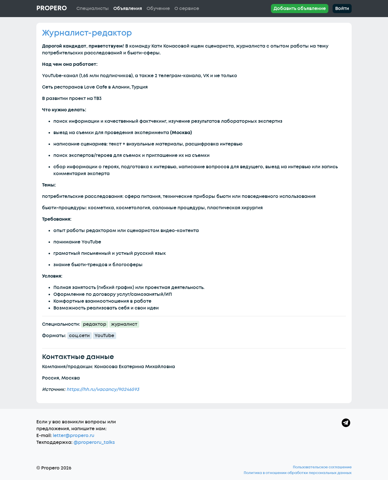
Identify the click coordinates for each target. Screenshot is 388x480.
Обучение (158, 8)
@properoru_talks (94, 442)
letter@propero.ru (73, 435)
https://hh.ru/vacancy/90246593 (102, 389)
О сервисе (186, 8)
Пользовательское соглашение (322, 467)
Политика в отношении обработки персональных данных (298, 472)
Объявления (127, 8)
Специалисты (92, 8)
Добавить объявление (300, 8)
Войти (342, 8)
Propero (51, 8)
